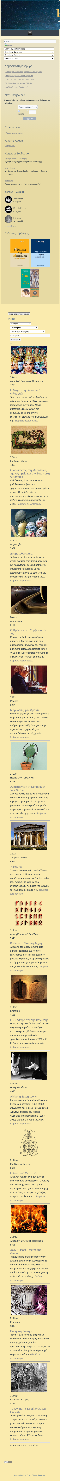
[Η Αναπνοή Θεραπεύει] (28, 1156)
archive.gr (9, 181)
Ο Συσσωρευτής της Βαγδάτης (29, 1020)
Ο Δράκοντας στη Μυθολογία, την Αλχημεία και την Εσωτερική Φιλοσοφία (30, 473)
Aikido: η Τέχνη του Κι (23, 1096)
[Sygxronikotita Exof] (40, 266)
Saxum (14, 226)
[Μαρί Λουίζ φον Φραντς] (28, 693)
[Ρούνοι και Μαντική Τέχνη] (28, 926)
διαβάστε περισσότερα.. (26, 421)
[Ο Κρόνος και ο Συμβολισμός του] (28, 613)
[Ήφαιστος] (28, 850)
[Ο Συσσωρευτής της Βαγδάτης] (28, 1003)
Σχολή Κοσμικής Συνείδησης (16, 158)
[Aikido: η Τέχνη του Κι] (28, 1079)
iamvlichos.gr (10, 168)
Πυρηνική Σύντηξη (21, 1331)
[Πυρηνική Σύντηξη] (28, 1314)
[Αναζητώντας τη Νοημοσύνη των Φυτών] (28, 770)
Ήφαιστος (16, 866)
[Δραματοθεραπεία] (28, 536)
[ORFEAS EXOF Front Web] (30, 297)
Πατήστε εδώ (10, 146)
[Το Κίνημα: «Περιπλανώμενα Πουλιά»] (28, 1392)
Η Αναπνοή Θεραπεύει (24, 1173)
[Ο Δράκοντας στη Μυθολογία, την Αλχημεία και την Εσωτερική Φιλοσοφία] (28, 453)
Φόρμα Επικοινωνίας (13, 133)
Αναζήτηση (15, 339)
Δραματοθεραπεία (21, 553)
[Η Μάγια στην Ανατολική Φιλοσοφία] (28, 373)
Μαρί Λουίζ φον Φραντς (24, 710)
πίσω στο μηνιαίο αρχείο (19, 314)
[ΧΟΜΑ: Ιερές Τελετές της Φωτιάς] (28, 1233)
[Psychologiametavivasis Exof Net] (20, 266)
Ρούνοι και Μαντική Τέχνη (26, 943)
